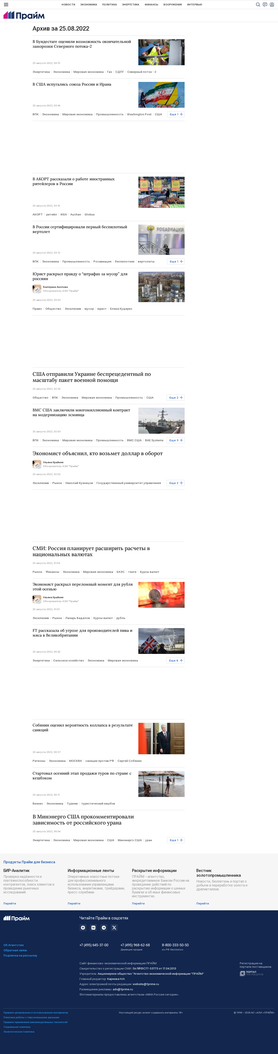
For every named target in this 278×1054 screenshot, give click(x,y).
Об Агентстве (13, 945)
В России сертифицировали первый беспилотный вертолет (80, 229)
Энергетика (130, 4)
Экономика (88, 4)
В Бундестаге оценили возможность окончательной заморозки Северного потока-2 (82, 44)
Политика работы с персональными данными (31, 1017)
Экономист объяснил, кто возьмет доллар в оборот (98, 453)
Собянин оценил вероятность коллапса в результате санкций (83, 727)
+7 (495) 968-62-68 (135, 947)
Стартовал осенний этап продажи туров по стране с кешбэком (82, 775)
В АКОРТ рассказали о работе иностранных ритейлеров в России (74, 181)
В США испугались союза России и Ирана (72, 84)
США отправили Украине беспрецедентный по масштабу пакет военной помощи (92, 377)
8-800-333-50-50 (175, 947)
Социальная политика (16, 1026)
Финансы (152, 4)
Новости (68, 4)
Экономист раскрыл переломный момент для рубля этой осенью (83, 586)
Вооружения (173, 4)
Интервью (194, 4)
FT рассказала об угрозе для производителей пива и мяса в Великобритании (82, 633)
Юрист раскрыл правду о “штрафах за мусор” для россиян (80, 276)
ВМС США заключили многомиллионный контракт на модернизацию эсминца (81, 412)
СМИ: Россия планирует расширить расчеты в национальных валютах (91, 551)
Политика (109, 4)
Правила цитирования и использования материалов (35, 1012)
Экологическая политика (18, 1031)
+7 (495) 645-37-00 (93, 945)
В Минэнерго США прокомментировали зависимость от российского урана (83, 820)
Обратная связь (15, 950)
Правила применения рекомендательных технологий (35, 1022)
